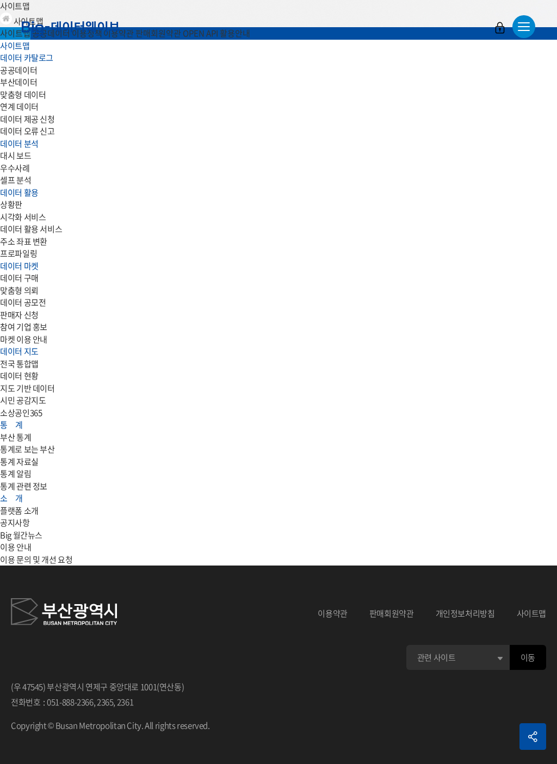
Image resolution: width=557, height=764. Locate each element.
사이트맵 (532, 613)
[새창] (64, 613)
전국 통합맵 (19, 364)
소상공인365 (21, 413)
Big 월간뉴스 (21, 535)
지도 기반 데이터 (27, 388)
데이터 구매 (19, 278)
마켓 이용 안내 (23, 339)
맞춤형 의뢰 (19, 290)
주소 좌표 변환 (23, 241)
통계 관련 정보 (23, 486)
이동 (528, 657)
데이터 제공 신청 (27, 119)
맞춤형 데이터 (23, 95)
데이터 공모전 (23, 302)
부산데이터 (18, 82)
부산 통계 (15, 437)
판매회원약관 (391, 613)
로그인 (500, 28)
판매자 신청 (19, 315)
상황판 (11, 204)
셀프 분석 (15, 180)
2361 (125, 702)
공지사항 (15, 523)
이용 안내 (15, 547)
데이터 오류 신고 (27, 131)
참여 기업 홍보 (23, 327)
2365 (105, 702)
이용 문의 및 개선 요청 (36, 560)
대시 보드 (15, 156)
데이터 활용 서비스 (31, 229)
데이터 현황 (19, 376)
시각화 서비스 (23, 217)
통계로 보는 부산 (27, 449)
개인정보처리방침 (465, 613)
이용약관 (333, 613)
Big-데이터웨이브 (71, 28)
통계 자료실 (19, 462)
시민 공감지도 (23, 400)
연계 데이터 (19, 107)
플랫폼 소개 (19, 511)
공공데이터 (18, 70)
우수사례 (15, 168)
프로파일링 (18, 253)
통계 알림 (15, 474)
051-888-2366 (70, 702)
